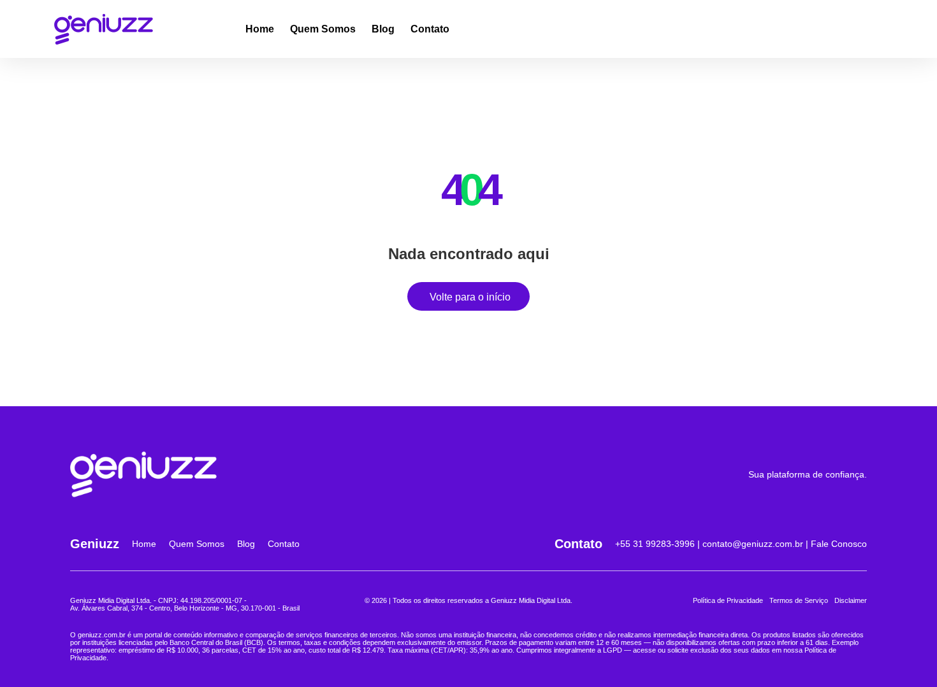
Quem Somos (323, 29)
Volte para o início (470, 297)
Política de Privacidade (728, 600)
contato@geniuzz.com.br (752, 544)
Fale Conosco (839, 544)
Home (259, 29)
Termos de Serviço (798, 600)
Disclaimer (850, 600)
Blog (383, 29)
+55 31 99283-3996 (655, 544)
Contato (429, 29)
